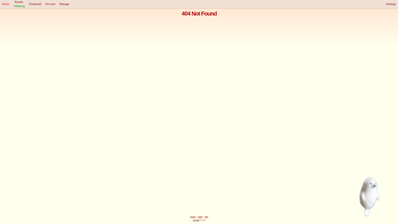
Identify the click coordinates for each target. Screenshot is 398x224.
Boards (19, 4)
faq (206, 216)
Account (50, 4)
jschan (196, 220)
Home (5, 4)
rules (200, 216)
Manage (64, 4)
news (193, 216)
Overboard (35, 4)
